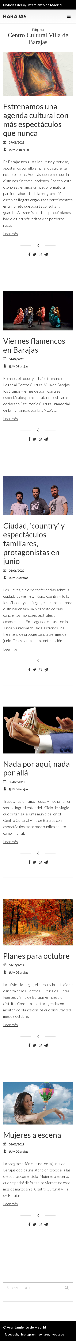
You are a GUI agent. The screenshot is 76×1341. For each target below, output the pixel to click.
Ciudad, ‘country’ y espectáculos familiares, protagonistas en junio (34, 543)
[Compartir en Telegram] (46, 254)
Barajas (15, 16)
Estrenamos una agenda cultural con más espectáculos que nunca (36, 120)
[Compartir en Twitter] (34, 254)
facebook (11, 1334)
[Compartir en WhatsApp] (40, 254)
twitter (44, 1334)
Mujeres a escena (32, 1135)
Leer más (10, 233)
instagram (28, 1334)
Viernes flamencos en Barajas (34, 345)
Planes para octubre (36, 955)
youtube (58, 1334)
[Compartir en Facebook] (29, 254)
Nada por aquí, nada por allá (36, 768)
